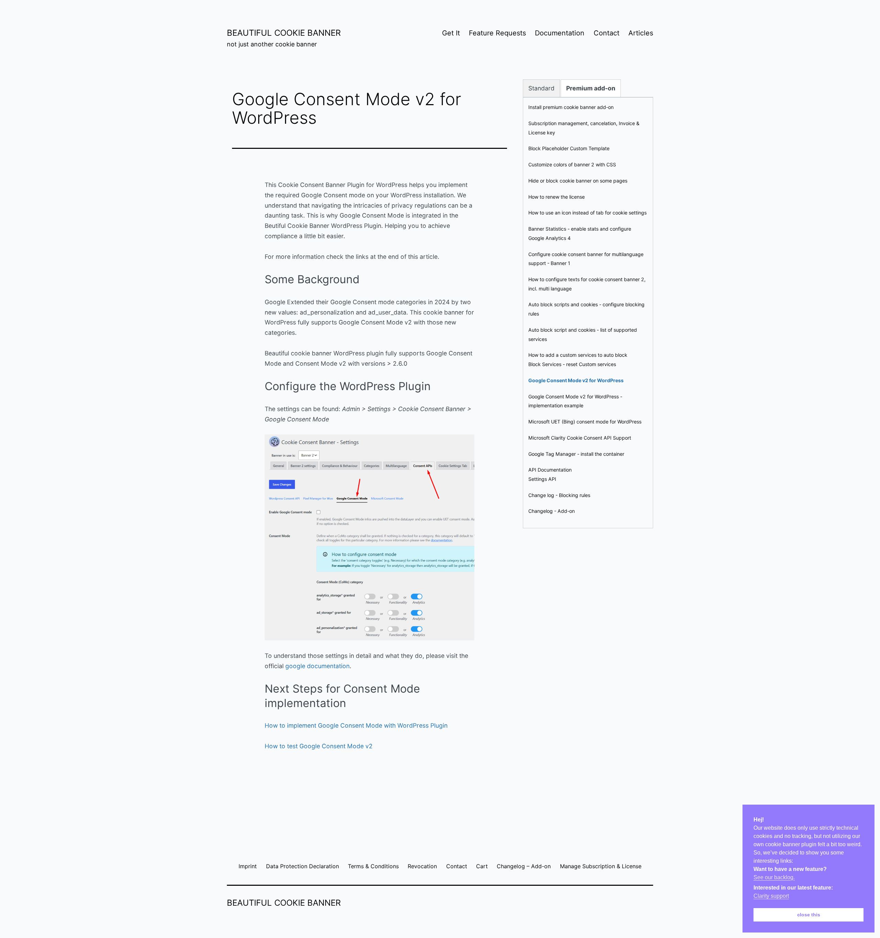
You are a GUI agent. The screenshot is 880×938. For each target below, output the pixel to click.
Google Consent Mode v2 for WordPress (576, 380)
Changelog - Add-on (551, 511)
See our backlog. (774, 877)
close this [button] (808, 914)
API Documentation (550, 470)
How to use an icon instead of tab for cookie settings (587, 213)
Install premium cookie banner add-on (571, 107)
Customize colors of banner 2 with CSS (572, 164)
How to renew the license (556, 197)
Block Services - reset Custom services (572, 364)
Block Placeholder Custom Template (568, 148)
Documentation (559, 33)
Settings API (542, 479)
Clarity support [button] (771, 896)
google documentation (317, 666)
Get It (451, 33)
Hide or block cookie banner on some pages (577, 181)
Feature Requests (497, 33)
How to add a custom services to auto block (577, 355)
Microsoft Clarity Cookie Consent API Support (579, 438)
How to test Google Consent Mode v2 (319, 746)
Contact (606, 33)
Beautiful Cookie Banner (284, 33)
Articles (640, 33)
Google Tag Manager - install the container (576, 454)
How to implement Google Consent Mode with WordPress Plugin (356, 725)
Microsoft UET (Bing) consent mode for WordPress (584, 421)
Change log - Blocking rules (559, 495)
